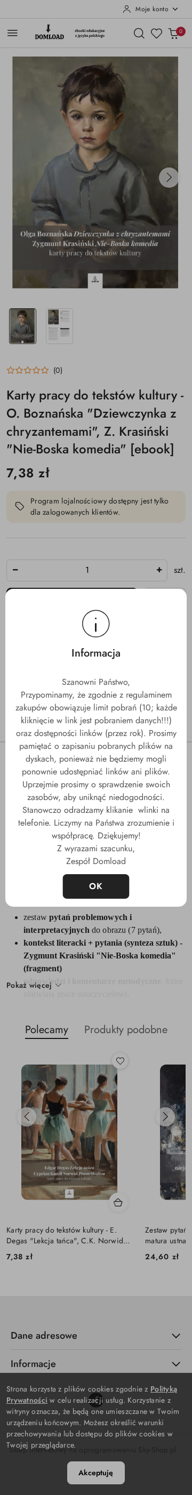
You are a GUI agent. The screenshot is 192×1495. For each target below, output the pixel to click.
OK (96, 886)
